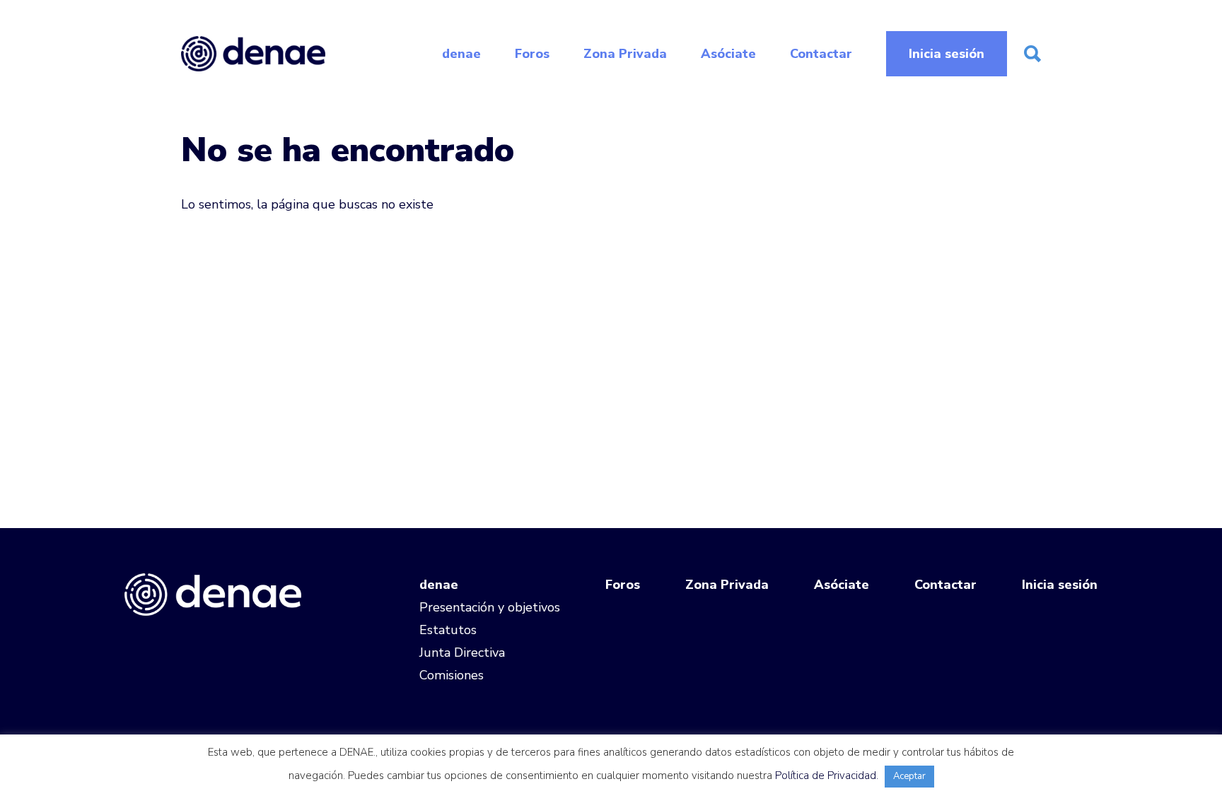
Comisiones (451, 675)
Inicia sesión (946, 53)
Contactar (821, 53)
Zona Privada (625, 53)
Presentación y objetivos (489, 607)
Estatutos (448, 629)
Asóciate (728, 53)
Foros (532, 53)
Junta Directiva (462, 652)
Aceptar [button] (909, 776)
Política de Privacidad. (826, 775)
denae (461, 53)
